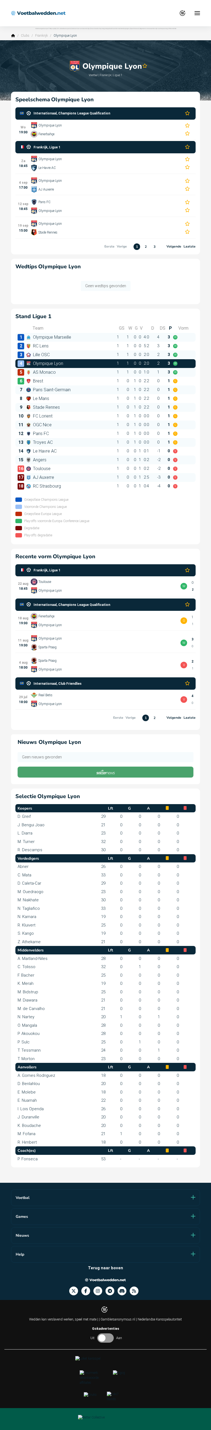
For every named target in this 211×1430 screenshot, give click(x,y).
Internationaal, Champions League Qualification (72, 113)
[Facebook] (87, 1291)
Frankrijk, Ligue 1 (47, 147)
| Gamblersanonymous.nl (117, 1319)
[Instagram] (99, 1291)
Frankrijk (41, 36)
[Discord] (124, 1291)
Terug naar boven (105, 1267)
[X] (75, 1291)
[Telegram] (112, 1291)
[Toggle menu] (197, 13)
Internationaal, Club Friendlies (58, 684)
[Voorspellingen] (136, 1291)
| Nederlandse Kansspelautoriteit (159, 1319)
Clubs (25, 36)
